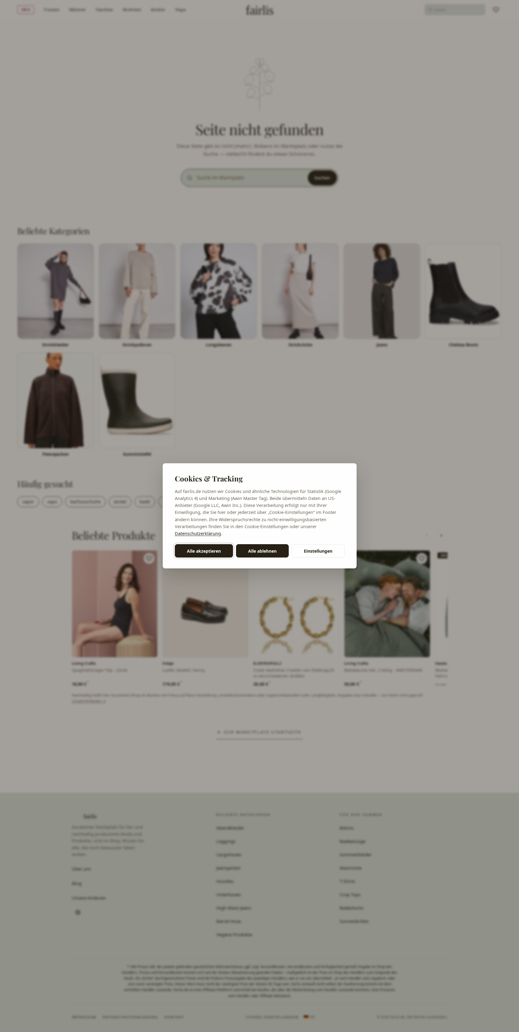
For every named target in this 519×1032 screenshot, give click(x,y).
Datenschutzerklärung (198, 533)
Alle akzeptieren (204, 551)
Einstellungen (318, 551)
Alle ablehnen (262, 551)
